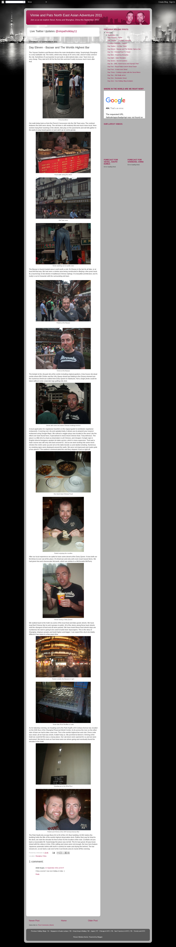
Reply (37, 874)
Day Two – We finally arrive (117, 75)
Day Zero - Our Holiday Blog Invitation (120, 81)
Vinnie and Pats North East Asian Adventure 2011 (66, 15)
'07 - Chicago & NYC (103, 931)
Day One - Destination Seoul (117, 78)
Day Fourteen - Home (115, 37)
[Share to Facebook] (65, 852)
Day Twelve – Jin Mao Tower (117, 46)
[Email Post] (53, 853)
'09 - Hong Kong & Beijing (77, 931)
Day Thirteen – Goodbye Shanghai (119, 40)
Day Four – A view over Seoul (117, 69)
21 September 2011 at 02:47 (54, 868)
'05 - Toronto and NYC (137, 931)
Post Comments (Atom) (46, 925)
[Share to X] (63, 852)
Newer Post (34, 920)
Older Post (93, 920)
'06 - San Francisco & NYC (120, 931)
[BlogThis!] (60, 852)
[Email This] (58, 852)
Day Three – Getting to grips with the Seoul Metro (124, 72)
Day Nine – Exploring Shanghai (118, 55)
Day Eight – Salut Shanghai (117, 58)
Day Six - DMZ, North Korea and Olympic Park (123, 63)
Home (64, 920)
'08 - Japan (91, 931)
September (112, 35)
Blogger (99, 937)
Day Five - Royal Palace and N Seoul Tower (122, 66)
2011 (108, 32)
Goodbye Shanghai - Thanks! (117, 43)
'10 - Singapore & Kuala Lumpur (57, 931)
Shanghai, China (40, 856)
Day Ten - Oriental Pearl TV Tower (119, 52)
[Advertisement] (124, 189)
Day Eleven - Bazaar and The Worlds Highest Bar (124, 49)
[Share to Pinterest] (68, 852)
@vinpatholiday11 (66, 31)
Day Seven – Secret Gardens (117, 61)
